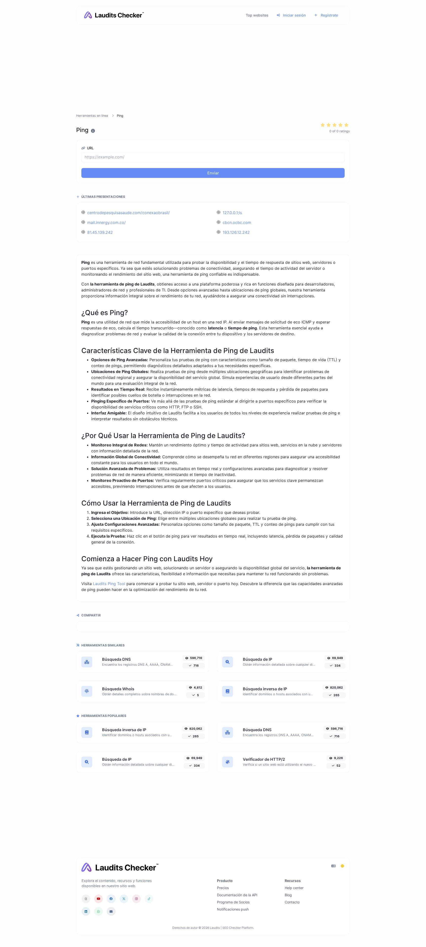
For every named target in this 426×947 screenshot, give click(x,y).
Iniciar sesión (294, 15)
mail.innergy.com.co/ (106, 222)
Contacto (292, 902)
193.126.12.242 (235, 232)
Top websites (257, 15)
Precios (223, 888)
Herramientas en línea (92, 116)
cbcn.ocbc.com (236, 222)
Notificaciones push (233, 909)
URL (90, 148)
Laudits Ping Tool (109, 583)
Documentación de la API (237, 895)
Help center (294, 888)
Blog (288, 895)
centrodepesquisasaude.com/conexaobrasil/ (128, 212)
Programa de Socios (233, 902)
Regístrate (329, 15)
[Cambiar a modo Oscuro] (342, 866)
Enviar (213, 172)
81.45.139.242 (99, 232)
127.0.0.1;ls (231, 212)
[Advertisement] (213, 74)
